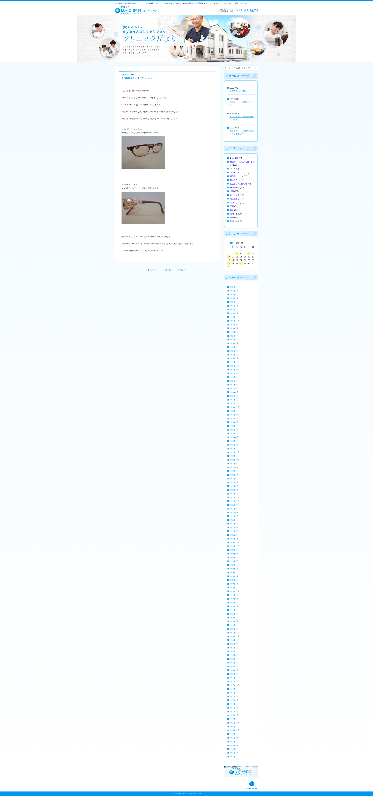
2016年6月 (233, 745)
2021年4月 (233, 527)
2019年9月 (233, 599)
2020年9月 (233, 554)
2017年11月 (234, 681)
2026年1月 (233, 313)
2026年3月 (233, 306)
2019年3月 (233, 621)
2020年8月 (233, 557)
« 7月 (231, 243)
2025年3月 (233, 351)
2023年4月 (233, 437)
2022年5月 (233, 479)
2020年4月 (233, 572)
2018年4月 (233, 663)
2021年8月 (233, 512)
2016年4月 (233, 753)
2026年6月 (233, 294)
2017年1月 (233, 719)
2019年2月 (233, 625)
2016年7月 (233, 742)
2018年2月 (233, 670)
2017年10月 (234, 685)
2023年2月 (233, 445)
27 (241, 263)
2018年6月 (233, 655)
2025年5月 (233, 343)
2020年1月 (233, 584)
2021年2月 (233, 535)
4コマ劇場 (234, 158)
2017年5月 (233, 704)
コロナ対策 (234, 169)
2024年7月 (233, 381)
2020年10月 (234, 550)
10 (229, 257)
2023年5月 (233, 433)
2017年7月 (233, 696)
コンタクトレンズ (237, 172)
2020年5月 (233, 569)
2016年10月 (234, 730)
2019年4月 (233, 617)
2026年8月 (233, 287)
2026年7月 (233, 291)
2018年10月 (234, 640)
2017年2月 (233, 715)
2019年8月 (233, 602)
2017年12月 (234, 678)
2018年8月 (233, 648)
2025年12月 (234, 317)
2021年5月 (233, 524)
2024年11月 (234, 366)
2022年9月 (233, 464)
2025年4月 (233, 347)
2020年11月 (234, 546)
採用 (232, 191)
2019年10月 (234, 595)
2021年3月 (233, 531)
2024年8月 (233, 377)
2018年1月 (233, 674)
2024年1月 (233, 403)
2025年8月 (233, 332)
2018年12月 (234, 633)
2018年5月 (233, 659)
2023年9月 (233, 418)
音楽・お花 (234, 221)
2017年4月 (233, 708)
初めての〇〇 (235, 180)
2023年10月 (234, 415)
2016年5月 (233, 749)
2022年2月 (233, 490)
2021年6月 (233, 520)
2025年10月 (234, 324)
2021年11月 (234, 501)
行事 (232, 206)
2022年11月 (234, 456)
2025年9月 (233, 328)
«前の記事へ (152, 270)
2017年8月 (233, 693)
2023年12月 (234, 407)
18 (233, 260)
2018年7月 (233, 651)
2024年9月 (233, 373)
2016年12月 (234, 723)
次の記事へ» (183, 270)
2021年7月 (233, 516)
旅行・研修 (234, 195)
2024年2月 (233, 400)
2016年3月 (233, 757)
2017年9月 (233, 689)
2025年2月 (233, 355)
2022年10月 (234, 460)
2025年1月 (233, 358)
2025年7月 (233, 336)
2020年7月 (233, 561)
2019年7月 (233, 606)
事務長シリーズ (236, 176)
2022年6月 (233, 475)
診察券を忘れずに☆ (238, 91)
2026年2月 (233, 309)
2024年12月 (234, 362)
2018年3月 (233, 666)
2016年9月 (233, 734)
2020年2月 (233, 580)
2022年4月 (233, 482)
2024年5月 (233, 388)
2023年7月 (233, 426)
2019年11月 (234, 591)
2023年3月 (233, 441)
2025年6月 (233, 339)
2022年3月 (233, 486)
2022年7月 (233, 471)
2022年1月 (233, 494)
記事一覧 (167, 270)
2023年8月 (233, 422)
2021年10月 (234, 505)
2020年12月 (234, 542)
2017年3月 (233, 711)
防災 (232, 210)
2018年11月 (234, 636)
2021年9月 (233, 509)
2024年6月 (233, 385)
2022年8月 (233, 467)
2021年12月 (234, 497)
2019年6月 (233, 610)
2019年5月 (233, 614)
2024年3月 (233, 396)
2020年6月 (233, 565)
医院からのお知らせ (238, 184)
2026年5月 (233, 298)
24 (229, 263)
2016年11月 (234, 727)
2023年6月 (233, 430)
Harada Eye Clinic (180, 794)
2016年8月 (233, 738)
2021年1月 (233, 539)
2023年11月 (234, 411)
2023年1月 (233, 449)
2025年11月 (234, 321)
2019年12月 (234, 587)
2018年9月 (233, 644)
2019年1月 (233, 629)
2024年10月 (234, 370)
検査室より (234, 199)
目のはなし (234, 202)
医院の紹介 (234, 187)
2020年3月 (233, 576)
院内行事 (233, 214)
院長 (232, 217)
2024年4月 (233, 392)
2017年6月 (233, 700)
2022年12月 (234, 452)
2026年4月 (233, 302)
